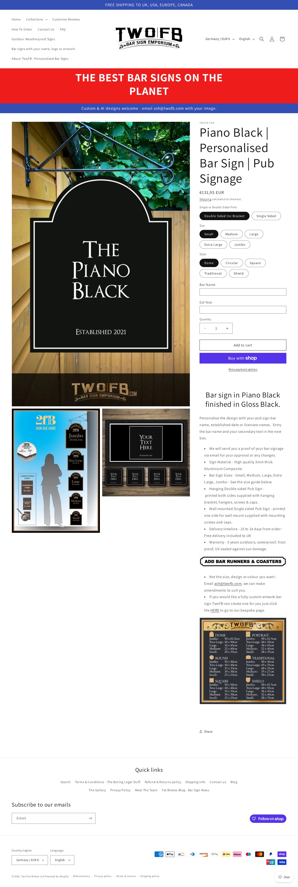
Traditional (213, 273)
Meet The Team (146, 790)
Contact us (218, 782)
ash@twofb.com (228, 583)
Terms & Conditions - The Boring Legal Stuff (107, 782)
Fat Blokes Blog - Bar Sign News (185, 790)
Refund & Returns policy (163, 782)
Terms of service (126, 876)
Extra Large (213, 244)
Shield (239, 273)
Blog (233, 782)
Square (255, 263)
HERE (214, 610)
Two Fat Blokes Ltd (32, 876)
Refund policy (81, 876)
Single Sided (266, 216)
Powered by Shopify (57, 876)
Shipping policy (149, 876)
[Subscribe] (90, 818)
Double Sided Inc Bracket (224, 216)
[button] (36, 19)
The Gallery (97, 790)
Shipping (205, 199)
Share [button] (208, 731)
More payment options (243, 369)
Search (66, 782)
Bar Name (208, 284)
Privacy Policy (120, 790)
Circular (232, 263)
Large (254, 234)
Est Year (206, 302)
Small (208, 234)
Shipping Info (195, 782)
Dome (209, 263)
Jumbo (239, 244)
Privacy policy (103, 876)
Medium (231, 234)
